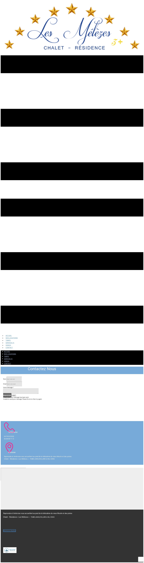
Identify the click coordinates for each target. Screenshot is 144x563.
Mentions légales (9, 531)
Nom (4, 379)
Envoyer (7, 395)
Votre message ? (8, 387)
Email (4, 384)
